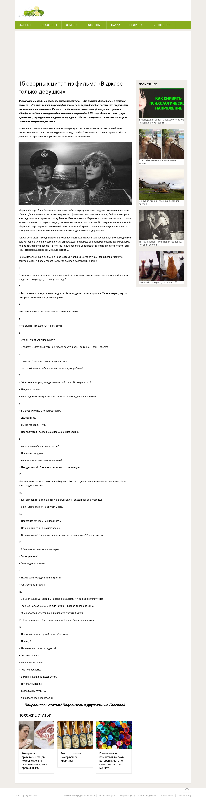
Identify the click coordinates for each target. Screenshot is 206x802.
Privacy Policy (167, 795)
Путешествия (161, 25)
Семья (70, 25)
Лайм (17, 795)
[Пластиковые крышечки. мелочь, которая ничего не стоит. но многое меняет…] (114, 735)
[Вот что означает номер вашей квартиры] (75, 735)
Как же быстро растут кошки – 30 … (159, 282)
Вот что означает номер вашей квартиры (71, 757)
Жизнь (24, 25)
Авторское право (107, 795)
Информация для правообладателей (138, 795)
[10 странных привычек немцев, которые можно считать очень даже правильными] (36, 735)
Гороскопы (48, 25)
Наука (115, 25)
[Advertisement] (103, 57)
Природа (135, 25)
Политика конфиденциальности (79, 795)
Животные (94, 25)
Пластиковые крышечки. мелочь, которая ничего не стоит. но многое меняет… (111, 760)
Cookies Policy (184, 795)
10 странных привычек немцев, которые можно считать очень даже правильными (34, 760)
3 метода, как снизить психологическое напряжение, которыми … (161, 121)
